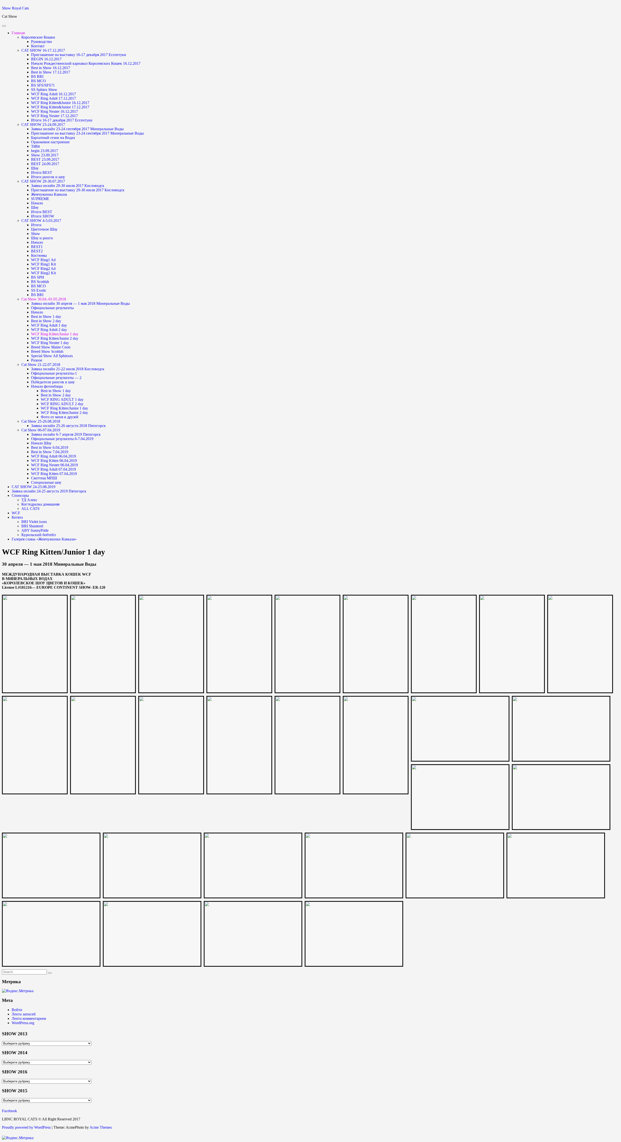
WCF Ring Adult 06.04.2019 (53, 456)
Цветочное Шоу (44, 229)
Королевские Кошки (38, 37)
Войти (17, 1010)
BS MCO (38, 81)
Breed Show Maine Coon (50, 347)
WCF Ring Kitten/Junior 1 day (54, 334)
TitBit (35, 146)
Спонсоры (20, 495)
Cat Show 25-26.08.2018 (40, 421)
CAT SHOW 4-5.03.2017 (41, 220)
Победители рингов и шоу (53, 382)
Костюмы (39, 255)
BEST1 (37, 247)
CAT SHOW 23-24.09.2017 (43, 124)
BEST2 (37, 251)
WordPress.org (23, 1023)
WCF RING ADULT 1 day (62, 399)
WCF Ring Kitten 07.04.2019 (54, 474)
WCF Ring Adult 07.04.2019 (53, 469)
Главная (18, 33)
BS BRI (37, 76)
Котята (17, 517)
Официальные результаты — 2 (56, 378)
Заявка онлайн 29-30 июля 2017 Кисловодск (67, 186)
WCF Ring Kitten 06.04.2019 (54, 460)
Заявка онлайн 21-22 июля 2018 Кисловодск (67, 369)
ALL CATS (30, 509)
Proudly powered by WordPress (26, 1127)
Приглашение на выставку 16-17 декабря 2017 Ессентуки (78, 55)
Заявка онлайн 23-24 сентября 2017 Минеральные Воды (77, 129)
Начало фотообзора (47, 386)
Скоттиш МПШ (44, 478)
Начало (37, 203)
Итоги (36, 225)
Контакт (38, 46)
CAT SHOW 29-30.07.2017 (43, 181)
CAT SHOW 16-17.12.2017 (43, 50)
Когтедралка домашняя (40, 504)
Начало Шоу (41, 443)
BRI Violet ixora (34, 522)
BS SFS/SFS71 (43, 85)
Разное (36, 360)
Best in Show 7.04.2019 (49, 452)
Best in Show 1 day (46, 316)
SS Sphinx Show (44, 90)
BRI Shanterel (32, 526)
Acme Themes (101, 1127)
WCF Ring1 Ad (43, 260)
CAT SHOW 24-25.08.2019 (33, 487)
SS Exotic (38, 290)
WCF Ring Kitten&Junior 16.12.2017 (60, 103)
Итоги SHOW (42, 216)
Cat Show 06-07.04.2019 (40, 430)
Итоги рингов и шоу (48, 177)
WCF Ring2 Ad (43, 268)
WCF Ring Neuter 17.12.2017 (54, 116)
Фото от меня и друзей (59, 417)
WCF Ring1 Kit (43, 264)
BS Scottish (40, 282)
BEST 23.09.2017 (45, 159)
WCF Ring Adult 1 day (49, 325)
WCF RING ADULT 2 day (62, 404)
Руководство (41, 42)
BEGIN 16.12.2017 (46, 59)
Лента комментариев (29, 1018)
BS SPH (37, 277)
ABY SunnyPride (35, 530)
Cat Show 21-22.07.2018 (40, 364)
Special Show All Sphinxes (52, 356)
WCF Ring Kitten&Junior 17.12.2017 (60, 107)
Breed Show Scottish (47, 351)
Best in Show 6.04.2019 (49, 447)
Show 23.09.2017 (44, 155)
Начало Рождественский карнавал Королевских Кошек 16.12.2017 (85, 63)
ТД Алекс (29, 500)
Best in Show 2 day (46, 321)
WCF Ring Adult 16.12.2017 (53, 94)
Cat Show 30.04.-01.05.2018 (43, 299)
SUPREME (40, 199)
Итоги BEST (41, 172)
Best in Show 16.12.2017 (50, 68)
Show (35, 234)
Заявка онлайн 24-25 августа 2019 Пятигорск (49, 491)
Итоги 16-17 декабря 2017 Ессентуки (61, 120)
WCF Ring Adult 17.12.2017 (53, 98)
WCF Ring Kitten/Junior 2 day (54, 338)
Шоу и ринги (42, 238)
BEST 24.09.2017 (45, 164)
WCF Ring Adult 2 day (49, 330)
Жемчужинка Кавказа (49, 194)
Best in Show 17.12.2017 (50, 72)
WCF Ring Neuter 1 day (50, 343)
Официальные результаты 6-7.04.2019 (62, 439)
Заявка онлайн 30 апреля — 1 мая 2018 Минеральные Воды (80, 303)
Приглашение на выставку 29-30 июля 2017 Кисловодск (77, 190)
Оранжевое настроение (50, 142)
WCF (16, 513)
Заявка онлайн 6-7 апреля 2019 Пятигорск (66, 434)
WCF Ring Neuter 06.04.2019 (54, 465)
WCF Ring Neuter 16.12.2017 (54, 111)
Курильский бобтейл (38, 535)
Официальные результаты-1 (54, 373)
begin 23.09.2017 (44, 151)
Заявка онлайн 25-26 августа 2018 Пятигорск (68, 426)
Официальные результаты (52, 308)
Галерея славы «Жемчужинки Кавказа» (44, 539)
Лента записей (24, 1014)
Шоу (35, 168)
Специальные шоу (46, 482)
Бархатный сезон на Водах (53, 138)
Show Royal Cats (15, 8)
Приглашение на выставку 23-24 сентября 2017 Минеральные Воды (87, 133)
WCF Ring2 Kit (43, 273)
